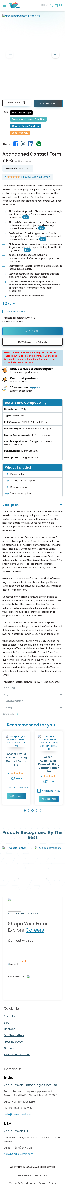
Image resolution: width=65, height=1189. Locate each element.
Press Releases (13, 1042)
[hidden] (51, 5)
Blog (6, 1022)
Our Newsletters (14, 1035)
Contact (9, 1029)
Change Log (10, 707)
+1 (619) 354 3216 (22, 1148)
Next (55, 54)
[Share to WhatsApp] (39, 144)
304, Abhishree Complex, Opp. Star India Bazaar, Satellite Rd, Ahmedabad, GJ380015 (30, 1093)
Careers (35, 930)
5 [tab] (40, 810)
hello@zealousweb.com (18, 1114)
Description (10, 505)
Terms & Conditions (22, 1183)
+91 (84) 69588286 (20, 1108)
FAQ (5, 694)
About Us (9, 1016)
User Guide (14, 102)
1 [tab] (25, 810)
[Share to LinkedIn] (30, 144)
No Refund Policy (16, 311)
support (34, 387)
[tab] (32, 505)
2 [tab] (29, 810)
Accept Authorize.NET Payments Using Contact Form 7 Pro (48, 764)
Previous (9, 54)
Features (8, 688)
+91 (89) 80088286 (23, 1101)
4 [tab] (36, 810)
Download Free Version (32, 341)
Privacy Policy (47, 1183)
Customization (12, 701)
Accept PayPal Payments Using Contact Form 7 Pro (16, 759)
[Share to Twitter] (23, 144)
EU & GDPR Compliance (32, 1175)
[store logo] (14, 5)
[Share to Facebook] (15, 144)
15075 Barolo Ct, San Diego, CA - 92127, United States (32, 1139)
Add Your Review (41, 177)
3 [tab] (32, 810)
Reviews (9, 714)
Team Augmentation (17, 1054)
